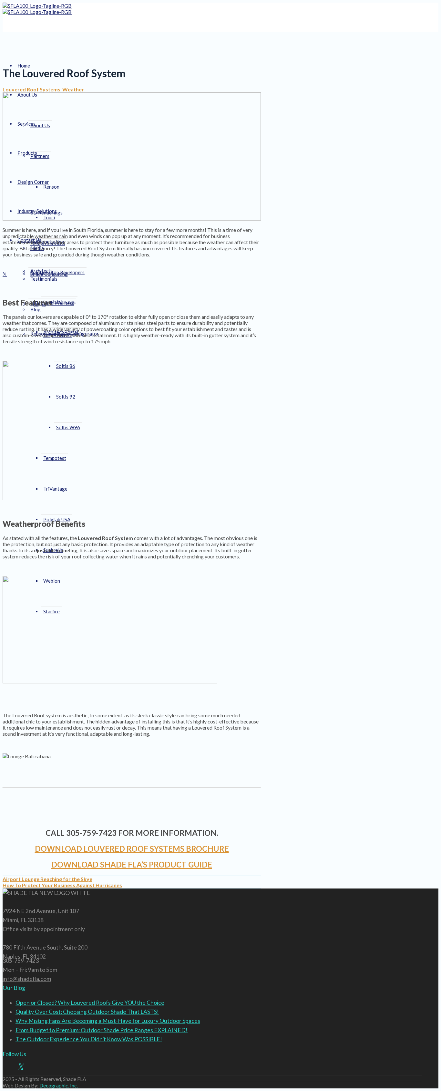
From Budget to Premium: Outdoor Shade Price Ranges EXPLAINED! (101, 1030)
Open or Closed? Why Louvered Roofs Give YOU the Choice (89, 1002)
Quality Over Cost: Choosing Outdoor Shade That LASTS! (87, 1011)
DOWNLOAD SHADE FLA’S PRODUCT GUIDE (131, 864)
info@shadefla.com (27, 978)
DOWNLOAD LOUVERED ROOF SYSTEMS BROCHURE (132, 848)
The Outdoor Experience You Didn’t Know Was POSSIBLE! (88, 1039)
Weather (73, 89)
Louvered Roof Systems (31, 89)
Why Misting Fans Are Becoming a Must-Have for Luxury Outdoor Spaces (107, 1020)
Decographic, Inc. (58, 1085)
